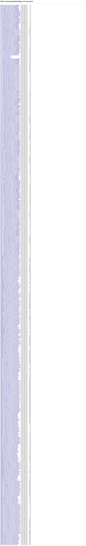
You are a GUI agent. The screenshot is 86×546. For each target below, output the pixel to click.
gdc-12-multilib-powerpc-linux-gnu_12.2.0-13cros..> (10, 134)
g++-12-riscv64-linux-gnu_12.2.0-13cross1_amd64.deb (10, 39)
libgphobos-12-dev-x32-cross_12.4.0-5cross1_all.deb (10, 468)
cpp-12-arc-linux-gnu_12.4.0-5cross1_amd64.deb (9, 7)
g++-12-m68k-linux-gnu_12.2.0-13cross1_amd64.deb (9, 27)
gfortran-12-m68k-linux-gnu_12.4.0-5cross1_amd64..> (10, 154)
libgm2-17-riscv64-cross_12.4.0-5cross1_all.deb (9, 419)
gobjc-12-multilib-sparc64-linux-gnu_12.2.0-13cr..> (10, 238)
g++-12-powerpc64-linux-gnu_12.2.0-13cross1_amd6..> (10, 37)
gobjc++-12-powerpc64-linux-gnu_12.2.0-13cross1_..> (10, 219)
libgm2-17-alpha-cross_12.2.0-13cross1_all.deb (9, 412)
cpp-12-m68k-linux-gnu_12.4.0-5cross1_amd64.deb (9, 10)
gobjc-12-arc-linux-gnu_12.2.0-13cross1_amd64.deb (10, 231)
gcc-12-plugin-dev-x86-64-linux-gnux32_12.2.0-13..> (10, 87)
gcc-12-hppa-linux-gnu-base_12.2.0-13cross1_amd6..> (10, 58)
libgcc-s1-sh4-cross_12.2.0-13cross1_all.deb (9, 376)
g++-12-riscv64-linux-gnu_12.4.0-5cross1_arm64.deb (10, 41)
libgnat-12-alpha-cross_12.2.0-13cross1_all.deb (9, 423)
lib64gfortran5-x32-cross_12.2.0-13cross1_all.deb (10, 320)
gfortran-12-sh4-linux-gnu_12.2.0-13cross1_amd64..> (10, 168)
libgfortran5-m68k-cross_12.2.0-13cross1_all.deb (9, 397)
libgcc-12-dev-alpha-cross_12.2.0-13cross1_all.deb (10, 357)
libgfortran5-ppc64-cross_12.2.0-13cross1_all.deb (10, 398)
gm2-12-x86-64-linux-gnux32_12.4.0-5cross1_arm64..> (10, 187)
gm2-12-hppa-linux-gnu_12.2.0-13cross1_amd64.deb (9, 177)
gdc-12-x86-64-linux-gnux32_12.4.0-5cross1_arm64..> (10, 148)
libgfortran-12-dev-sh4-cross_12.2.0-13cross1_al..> (10, 390)
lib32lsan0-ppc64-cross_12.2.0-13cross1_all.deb (9, 292)
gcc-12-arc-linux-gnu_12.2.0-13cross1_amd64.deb (9, 52)
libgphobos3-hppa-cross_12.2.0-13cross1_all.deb (9, 469)
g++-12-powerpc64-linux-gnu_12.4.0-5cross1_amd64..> (10, 38)
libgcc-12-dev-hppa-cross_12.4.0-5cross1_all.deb (9, 361)
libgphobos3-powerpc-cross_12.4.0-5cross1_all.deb (10, 471)
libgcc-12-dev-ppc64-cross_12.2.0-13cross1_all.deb (10, 365)
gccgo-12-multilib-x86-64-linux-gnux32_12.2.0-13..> (10, 119)
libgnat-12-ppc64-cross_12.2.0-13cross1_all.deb (9, 429)
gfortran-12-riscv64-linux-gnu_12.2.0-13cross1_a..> (10, 165)
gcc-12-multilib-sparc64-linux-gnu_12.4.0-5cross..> (10, 68)
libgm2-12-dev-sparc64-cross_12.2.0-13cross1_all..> (10, 409)
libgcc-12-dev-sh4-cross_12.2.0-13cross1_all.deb (9, 368)
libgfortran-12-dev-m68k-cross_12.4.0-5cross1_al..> (10, 385)
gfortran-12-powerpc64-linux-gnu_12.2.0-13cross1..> (10, 164)
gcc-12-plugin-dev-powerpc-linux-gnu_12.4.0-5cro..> (10, 78)
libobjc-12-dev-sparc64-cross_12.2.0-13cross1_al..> (10, 493)
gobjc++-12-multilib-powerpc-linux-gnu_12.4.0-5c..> (10, 211)
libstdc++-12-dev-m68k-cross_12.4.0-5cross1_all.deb (10, 509)
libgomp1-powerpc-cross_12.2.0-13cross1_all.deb (9, 457)
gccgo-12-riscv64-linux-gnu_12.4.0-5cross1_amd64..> (10, 127)
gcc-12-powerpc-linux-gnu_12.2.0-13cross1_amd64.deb (10, 91)
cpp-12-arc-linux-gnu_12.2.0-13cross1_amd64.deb (9, 6)
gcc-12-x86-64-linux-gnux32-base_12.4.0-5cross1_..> (10, 109)
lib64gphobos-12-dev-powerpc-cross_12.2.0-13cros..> (10, 328)
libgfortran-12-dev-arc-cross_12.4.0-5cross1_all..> (10, 382)
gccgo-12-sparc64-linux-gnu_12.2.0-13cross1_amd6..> (10, 128)
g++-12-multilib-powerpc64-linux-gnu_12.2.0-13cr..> (10, 30)
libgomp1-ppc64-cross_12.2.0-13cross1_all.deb (9, 458)
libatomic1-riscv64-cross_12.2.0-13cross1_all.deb (10, 354)
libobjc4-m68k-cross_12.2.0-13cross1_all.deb (9, 498)
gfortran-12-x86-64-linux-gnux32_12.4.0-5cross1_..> (10, 173)
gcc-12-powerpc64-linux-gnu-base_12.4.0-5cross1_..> (10, 93)
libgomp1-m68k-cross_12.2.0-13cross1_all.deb (9, 456)
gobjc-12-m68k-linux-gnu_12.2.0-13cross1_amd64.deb (10, 234)
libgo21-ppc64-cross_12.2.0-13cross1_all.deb (9, 448)
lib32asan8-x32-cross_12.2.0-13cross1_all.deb (9, 256)
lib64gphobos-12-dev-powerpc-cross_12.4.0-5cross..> (10, 329)
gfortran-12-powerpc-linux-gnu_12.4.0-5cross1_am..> (10, 163)
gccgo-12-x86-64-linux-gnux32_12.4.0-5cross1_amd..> (10, 131)
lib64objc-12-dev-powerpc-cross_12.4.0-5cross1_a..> (10, 336)
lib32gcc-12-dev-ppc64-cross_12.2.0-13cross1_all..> (10, 259)
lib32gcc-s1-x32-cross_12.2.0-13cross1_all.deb (9, 265)
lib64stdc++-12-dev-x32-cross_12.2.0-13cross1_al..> (10, 342)
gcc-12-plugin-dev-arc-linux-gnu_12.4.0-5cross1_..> (10, 74)
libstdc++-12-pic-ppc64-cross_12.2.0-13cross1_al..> (10, 526)
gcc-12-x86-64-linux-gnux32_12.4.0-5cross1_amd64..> (10, 112)
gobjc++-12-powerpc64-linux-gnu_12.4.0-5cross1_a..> (10, 220)
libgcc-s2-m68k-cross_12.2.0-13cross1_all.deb (9, 378)
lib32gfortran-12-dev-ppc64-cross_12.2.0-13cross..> (10, 266)
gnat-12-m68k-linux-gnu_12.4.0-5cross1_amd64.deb (9, 191)
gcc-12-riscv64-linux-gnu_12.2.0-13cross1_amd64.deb (10, 98)
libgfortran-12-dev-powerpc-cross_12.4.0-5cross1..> (10, 386)
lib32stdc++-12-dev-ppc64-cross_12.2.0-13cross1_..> (10, 300)
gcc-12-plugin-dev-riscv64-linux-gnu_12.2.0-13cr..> (10, 81)
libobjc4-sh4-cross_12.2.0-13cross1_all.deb (8, 501)
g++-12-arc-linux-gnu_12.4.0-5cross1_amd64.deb (9, 25)
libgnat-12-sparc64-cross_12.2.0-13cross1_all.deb (10, 433)
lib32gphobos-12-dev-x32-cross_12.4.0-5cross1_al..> (10, 286)
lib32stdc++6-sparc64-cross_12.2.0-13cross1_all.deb (10, 305)
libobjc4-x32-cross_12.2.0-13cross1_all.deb (8, 502)
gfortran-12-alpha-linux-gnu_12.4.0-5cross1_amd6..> (10, 150)
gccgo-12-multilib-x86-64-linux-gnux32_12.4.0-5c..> (10, 121)
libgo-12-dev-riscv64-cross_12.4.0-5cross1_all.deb (10, 441)
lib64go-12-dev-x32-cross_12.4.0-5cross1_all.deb (9, 323)
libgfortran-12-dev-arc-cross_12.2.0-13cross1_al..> (10, 381)
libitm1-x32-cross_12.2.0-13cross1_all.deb (8, 479)
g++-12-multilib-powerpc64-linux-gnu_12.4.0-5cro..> (10, 31)
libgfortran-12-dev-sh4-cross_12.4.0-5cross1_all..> (10, 391)
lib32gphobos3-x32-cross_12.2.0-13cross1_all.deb (9, 288)
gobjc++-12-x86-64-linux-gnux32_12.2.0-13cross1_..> (10, 226)
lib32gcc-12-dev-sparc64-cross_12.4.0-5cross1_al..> (10, 261)
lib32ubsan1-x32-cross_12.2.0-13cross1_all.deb (9, 308)
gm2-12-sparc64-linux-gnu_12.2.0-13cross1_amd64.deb (10, 183)
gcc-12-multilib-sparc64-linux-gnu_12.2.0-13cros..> (10, 67)
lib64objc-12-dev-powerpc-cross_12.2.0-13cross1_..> (10, 335)
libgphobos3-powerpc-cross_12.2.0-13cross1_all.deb (10, 470)
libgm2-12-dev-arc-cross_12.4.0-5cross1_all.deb (9, 404)
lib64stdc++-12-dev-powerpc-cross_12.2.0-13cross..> (10, 340)
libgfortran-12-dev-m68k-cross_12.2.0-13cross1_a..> (10, 384)
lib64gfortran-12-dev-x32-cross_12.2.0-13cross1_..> (10, 318)
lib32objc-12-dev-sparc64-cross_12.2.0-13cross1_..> (10, 294)
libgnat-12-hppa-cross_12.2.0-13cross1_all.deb (9, 424)
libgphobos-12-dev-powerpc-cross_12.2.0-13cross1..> (10, 463)
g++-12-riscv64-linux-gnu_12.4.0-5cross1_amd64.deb (10, 40)
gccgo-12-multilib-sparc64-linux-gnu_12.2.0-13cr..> (10, 118)
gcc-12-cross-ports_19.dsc (5, 57)
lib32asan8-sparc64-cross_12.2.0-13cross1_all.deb (10, 255)
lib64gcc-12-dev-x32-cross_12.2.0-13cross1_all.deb (10, 313)
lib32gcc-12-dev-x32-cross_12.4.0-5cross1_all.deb (10, 263)
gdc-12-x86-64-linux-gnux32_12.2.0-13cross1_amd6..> (10, 146)
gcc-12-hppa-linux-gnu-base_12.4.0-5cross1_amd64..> (10, 59)
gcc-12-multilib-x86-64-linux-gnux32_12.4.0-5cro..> (10, 70)
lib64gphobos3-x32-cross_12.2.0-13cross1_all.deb (9, 333)
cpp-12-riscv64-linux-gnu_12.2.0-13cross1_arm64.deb (10, 14)
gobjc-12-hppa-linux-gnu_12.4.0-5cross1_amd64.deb (10, 233)
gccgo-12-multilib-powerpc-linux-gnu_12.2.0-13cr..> (10, 115)
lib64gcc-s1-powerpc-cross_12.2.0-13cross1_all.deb (10, 315)
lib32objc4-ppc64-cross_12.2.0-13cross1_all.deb (9, 297)
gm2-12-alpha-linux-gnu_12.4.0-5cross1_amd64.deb (9, 175)
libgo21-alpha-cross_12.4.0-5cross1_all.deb (8, 446)
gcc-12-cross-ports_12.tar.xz (6, 56)
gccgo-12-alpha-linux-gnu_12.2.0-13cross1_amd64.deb (10, 113)
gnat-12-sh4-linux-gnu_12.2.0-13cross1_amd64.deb (9, 198)
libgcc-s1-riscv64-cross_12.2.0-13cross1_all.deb (9, 375)
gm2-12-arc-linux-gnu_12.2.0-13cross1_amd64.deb (9, 176)
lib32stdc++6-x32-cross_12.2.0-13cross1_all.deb (9, 306)
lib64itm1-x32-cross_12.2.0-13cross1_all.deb (9, 334)
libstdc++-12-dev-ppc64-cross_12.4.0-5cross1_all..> (10, 512)
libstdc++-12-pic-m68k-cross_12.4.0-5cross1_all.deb (10, 524)
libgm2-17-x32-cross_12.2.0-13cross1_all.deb (9, 421)
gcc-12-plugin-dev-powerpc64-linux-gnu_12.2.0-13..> (10, 79)
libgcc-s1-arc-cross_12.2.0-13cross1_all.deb (9, 373)
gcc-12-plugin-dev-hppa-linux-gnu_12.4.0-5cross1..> (10, 75)
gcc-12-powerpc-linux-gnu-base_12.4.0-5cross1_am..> (10, 90)
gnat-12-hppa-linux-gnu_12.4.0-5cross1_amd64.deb (9, 190)
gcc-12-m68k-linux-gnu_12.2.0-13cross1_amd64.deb (9, 63)
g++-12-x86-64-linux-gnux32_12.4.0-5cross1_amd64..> (10, 46)
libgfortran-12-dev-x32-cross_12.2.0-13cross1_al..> (10, 393)
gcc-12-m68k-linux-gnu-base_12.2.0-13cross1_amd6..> (10, 61)
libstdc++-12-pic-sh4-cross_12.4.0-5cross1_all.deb (10, 530)
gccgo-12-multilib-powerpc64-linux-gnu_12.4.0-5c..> (10, 117)
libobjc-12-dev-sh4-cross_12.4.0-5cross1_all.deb (9, 492)
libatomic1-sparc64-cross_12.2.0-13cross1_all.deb (10, 356)
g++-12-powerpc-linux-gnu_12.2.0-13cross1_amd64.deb (10, 36)
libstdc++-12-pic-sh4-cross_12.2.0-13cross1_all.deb (10, 529)
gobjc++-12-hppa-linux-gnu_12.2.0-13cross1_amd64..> (10, 207)
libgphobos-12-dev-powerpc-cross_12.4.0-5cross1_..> (10, 464)
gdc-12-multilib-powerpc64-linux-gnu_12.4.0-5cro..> (10, 136)
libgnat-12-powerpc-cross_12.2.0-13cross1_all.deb (10, 427)
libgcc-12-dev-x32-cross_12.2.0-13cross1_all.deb (9, 371)
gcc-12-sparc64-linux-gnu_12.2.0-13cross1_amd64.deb (10, 106)
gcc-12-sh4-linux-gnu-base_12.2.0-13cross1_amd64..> (10, 101)
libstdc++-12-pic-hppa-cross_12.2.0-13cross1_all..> (10, 522)
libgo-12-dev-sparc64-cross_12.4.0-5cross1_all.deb (10, 443)
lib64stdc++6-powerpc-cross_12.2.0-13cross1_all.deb (10, 343)
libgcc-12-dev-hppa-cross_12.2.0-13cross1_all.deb (10, 360)
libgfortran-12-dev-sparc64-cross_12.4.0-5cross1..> (10, 392)
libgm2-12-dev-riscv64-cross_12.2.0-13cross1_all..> (10, 408)
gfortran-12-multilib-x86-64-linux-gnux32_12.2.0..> (10, 160)
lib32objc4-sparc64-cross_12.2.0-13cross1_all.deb (10, 298)
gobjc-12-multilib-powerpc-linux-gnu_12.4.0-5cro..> (10, 236)
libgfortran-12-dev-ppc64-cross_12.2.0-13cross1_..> (10, 387)
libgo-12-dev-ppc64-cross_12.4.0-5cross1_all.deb (9, 440)
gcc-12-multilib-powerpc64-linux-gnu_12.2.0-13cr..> (10, 66)
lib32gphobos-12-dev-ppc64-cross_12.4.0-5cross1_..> (10, 284)
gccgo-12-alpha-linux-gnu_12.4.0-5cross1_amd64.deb (10, 114)
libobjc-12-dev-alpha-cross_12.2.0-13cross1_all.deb (10, 481)
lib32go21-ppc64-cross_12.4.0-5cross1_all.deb (9, 278)
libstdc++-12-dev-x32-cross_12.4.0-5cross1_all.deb (10, 518)
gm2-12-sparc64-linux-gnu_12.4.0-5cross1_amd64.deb (10, 184)
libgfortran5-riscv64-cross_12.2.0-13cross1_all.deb (10, 399)
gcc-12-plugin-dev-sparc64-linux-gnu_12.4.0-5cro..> (10, 86)
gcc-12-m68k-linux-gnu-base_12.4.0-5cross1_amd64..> (10, 62)
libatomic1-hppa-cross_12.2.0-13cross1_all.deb (9, 351)
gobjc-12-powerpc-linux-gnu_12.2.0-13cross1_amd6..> (10, 243)
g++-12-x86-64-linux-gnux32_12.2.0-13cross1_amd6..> (10, 45)
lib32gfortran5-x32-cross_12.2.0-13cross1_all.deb (10, 272)
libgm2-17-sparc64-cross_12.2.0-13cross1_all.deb (9, 420)
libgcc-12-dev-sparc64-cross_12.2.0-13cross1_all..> (10, 369)
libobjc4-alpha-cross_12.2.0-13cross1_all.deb (9, 496)
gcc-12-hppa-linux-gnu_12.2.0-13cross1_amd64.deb (9, 60)
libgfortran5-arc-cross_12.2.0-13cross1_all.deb (9, 395)
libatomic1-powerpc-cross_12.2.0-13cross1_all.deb (10, 353)
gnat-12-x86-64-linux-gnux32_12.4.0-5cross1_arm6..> (10, 203)
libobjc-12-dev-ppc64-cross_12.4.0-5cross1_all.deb (10, 489)
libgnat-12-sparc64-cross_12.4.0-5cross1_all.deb (9, 434)
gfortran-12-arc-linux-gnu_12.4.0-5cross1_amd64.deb (10, 151)
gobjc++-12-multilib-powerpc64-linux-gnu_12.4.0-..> (10, 212)
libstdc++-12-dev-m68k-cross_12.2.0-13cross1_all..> (10, 508)
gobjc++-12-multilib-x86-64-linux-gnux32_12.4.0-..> (10, 216)
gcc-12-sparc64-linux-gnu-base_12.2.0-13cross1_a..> (10, 104)
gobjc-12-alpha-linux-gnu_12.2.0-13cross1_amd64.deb (10, 229)
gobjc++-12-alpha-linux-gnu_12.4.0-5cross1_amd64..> (10, 205)
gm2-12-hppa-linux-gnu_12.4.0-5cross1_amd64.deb (9, 178)
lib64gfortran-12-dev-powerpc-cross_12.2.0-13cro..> (10, 316)
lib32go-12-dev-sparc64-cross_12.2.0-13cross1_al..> (10, 274)
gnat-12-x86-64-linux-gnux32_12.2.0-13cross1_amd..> (10, 201)
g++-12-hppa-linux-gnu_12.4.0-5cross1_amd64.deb (9, 26)
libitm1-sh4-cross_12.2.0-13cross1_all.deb (8, 478)
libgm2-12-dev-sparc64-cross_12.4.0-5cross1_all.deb (10, 410)
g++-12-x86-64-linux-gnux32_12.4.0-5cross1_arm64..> (10, 47)
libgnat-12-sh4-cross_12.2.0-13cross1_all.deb (9, 432)
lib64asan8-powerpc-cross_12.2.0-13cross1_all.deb (10, 309)
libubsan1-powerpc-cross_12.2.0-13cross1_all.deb (9, 542)
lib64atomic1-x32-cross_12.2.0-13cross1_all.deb (9, 311)
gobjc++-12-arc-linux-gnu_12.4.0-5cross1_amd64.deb (10, 206)
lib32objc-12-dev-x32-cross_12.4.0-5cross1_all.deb (10, 296)
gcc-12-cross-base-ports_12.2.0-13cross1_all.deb (9, 54)
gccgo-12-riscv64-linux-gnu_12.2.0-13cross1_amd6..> (10, 125)
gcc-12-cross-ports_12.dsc (5, 55)
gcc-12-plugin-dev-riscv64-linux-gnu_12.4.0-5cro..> (10, 82)
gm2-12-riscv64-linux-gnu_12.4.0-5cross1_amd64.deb (10, 182)
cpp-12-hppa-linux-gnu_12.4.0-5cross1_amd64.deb (9, 8)
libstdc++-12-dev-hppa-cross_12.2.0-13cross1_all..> (10, 507)
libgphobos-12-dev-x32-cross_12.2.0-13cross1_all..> (10, 467)
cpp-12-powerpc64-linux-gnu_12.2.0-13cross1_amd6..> (10, 12)
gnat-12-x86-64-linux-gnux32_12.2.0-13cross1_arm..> (10, 202)
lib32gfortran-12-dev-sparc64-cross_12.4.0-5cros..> (10, 268)
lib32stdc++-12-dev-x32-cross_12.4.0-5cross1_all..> (10, 304)
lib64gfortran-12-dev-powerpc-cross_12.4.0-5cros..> (10, 317)
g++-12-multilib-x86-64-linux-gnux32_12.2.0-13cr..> (10, 33)
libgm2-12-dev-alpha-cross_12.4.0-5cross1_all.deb (10, 403)
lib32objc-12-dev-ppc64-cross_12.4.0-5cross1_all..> (10, 293)
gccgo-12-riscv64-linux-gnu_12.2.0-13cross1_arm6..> (10, 126)
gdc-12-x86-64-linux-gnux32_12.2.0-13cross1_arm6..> (10, 147)
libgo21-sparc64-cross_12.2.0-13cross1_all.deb (9, 451)
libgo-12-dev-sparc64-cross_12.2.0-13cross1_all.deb (10, 442)
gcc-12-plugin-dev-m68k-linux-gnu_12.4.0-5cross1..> (10, 77)
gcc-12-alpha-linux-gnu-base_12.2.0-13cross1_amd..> (10, 48)
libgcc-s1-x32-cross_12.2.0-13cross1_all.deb (9, 377)
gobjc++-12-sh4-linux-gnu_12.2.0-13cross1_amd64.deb (10, 223)
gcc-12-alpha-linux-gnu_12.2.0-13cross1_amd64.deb (10, 49)
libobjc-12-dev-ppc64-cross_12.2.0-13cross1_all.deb (10, 488)
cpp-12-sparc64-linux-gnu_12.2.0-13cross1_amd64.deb (10, 18)
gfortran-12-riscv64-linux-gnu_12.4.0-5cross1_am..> (10, 167)
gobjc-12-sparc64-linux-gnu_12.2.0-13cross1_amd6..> (10, 250)
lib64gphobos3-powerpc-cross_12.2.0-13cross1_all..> (10, 331)
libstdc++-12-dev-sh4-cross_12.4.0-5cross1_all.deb (10, 515)
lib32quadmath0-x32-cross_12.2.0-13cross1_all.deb (10, 299)
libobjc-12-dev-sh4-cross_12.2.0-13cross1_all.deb (10, 491)
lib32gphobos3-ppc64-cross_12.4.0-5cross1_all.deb (10, 287)
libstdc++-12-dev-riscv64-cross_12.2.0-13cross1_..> (10, 513)
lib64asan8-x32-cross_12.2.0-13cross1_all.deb (9, 310)
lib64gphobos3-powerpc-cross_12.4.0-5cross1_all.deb (10, 332)
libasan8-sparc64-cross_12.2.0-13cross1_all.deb (9, 348)
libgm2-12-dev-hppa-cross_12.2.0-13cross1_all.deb (10, 405)
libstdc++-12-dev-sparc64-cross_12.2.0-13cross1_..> (10, 516)
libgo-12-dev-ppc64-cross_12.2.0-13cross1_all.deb (10, 439)
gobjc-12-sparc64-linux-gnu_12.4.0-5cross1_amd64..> (10, 251)
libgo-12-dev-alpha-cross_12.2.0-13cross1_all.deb (10, 436)
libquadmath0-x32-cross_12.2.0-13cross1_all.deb (9, 503)
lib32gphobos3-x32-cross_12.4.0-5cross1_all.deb (9, 289)
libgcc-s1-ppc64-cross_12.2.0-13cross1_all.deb (9, 374)
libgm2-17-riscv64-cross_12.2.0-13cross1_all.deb (9, 418)
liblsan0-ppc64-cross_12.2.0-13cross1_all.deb (9, 480)
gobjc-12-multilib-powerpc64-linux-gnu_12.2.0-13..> (10, 237)
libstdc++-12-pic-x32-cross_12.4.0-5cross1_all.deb (10, 533)
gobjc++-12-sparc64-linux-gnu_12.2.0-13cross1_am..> (10, 225)
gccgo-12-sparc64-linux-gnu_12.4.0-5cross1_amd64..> (10, 129)
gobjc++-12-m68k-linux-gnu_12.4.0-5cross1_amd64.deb (10, 209)
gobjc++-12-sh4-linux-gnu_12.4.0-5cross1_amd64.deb (10, 224)
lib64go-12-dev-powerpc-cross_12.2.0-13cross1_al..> (10, 321)
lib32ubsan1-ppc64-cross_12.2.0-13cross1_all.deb (9, 307)
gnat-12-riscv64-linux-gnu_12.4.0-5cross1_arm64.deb (10, 197)
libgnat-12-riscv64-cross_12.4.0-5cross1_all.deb (9, 431)
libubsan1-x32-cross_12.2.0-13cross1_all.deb (9, 544)
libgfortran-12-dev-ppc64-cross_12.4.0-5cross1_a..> (10, 388)
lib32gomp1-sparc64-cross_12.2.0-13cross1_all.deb (10, 282)
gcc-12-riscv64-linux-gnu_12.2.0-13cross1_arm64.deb (10, 99)
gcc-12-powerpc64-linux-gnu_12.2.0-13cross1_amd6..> (10, 94)
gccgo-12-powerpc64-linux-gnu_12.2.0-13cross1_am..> (10, 124)
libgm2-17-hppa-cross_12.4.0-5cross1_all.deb (9, 416)
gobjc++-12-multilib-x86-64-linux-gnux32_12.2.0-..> (10, 215)
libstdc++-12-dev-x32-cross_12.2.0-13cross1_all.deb (10, 517)
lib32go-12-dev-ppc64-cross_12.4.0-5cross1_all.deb (10, 273)
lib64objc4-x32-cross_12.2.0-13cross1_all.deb (9, 339)
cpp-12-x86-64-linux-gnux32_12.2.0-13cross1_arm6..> (10, 20)
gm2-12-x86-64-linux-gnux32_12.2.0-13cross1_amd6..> (10, 185)
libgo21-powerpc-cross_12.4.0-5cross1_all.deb (9, 447)
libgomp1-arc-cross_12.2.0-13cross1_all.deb (8, 455)
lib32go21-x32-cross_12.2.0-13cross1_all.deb (9, 280)
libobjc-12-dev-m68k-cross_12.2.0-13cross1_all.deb (10, 485)
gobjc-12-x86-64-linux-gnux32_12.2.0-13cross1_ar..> (10, 252)
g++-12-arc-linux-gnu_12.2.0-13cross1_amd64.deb (9, 24)
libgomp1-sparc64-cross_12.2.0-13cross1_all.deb (9, 460)
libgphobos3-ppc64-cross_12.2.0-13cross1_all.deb (9, 472)
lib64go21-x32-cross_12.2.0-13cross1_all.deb (9, 325)
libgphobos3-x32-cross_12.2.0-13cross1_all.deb (9, 475)
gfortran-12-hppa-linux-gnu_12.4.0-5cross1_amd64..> (10, 153)
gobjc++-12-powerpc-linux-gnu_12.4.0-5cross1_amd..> (10, 218)
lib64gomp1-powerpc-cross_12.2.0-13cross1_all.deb (10, 327)
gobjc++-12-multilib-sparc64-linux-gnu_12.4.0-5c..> (10, 214)
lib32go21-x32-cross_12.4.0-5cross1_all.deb (8, 281)
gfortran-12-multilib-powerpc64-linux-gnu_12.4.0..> (10, 157)
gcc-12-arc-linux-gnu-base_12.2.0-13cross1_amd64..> (10, 51)
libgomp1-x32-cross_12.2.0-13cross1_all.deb (8, 461)
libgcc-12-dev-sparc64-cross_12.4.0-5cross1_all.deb (10, 370)
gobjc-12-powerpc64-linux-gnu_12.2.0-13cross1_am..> (10, 244)
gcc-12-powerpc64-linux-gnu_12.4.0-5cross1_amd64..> (10, 95)
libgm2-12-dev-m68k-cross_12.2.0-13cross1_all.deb (10, 406)
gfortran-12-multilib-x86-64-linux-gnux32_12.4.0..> (10, 161)
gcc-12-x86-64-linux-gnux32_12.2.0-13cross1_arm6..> (10, 111)
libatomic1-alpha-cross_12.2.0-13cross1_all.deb (9, 350)
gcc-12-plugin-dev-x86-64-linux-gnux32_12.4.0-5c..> (10, 88)
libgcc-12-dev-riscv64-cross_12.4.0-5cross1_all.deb (10, 367)
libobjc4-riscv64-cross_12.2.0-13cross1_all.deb (9, 500)
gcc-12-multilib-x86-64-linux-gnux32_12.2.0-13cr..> (10, 69)
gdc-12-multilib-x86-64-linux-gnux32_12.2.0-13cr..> (10, 137)
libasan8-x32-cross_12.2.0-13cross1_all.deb (8, 349)
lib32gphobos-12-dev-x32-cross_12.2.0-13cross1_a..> (10, 285)
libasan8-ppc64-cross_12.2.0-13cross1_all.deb (9, 347)
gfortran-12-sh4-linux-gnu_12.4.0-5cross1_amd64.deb (10, 169)
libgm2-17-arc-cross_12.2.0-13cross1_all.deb (9, 414)
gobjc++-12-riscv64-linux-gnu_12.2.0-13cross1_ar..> (10, 221)
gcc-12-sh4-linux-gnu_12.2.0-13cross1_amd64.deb (9, 103)
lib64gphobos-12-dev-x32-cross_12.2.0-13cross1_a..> (10, 330)
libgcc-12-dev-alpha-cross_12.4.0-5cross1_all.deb (10, 358)
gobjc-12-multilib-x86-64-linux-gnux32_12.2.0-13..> (10, 240)
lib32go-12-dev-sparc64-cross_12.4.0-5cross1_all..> (10, 275)
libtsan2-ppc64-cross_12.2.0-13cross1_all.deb (9, 541)
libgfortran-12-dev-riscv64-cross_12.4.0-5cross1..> (10, 389)
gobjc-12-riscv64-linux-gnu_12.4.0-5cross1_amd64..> (10, 247)
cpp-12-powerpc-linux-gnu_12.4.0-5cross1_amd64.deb (10, 11)
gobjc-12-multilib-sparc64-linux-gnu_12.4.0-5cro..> (10, 239)
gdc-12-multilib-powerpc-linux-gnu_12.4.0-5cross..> (10, 135)
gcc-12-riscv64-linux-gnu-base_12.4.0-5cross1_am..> (10, 97)
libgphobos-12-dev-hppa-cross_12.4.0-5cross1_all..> (10, 462)
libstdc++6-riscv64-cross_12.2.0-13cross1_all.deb (10, 538)
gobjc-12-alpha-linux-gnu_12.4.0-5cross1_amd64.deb (10, 230)
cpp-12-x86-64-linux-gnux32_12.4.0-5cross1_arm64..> (10, 22)
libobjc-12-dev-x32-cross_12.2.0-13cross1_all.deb (10, 494)
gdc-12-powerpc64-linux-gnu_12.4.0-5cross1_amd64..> (10, 142)
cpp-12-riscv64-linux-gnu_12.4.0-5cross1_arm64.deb (10, 16)
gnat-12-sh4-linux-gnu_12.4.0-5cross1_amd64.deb (9, 199)
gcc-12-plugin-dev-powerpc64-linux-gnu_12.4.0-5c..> (10, 80)
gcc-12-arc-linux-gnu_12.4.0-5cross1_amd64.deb (9, 53)
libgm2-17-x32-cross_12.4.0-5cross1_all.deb (8, 422)
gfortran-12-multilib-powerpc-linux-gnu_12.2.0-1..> (10, 155)
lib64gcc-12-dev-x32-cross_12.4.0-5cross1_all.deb (10, 314)
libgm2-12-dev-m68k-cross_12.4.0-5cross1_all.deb (9, 407)
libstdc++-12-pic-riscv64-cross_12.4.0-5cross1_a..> (10, 528)
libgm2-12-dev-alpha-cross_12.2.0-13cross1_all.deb (10, 402)
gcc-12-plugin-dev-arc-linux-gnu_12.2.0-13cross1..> (10, 73)
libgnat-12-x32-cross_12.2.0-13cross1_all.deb (9, 435)
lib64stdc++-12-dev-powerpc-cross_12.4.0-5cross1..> (10, 341)
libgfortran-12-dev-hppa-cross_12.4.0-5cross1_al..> (10, 383)
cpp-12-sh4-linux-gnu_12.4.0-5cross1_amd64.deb (9, 17)
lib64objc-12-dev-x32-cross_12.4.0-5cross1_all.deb (10, 337)
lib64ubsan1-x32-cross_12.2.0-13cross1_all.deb (9, 345)
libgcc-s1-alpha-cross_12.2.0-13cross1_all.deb (9, 372)
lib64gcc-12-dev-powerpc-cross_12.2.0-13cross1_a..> (10, 312)
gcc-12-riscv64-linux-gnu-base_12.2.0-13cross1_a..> (10, 96)
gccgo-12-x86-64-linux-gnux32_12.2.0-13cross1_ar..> (10, 130)
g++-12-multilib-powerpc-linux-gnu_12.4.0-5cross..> (10, 29)
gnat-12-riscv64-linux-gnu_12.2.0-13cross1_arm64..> (10, 196)
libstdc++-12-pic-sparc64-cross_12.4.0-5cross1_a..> (10, 531)
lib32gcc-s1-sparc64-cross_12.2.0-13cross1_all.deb (10, 264)
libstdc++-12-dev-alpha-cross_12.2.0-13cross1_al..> (10, 504)
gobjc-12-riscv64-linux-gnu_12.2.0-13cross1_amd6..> (10, 246)
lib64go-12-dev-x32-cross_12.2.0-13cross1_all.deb (10, 322)
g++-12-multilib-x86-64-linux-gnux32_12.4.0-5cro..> (10, 35)
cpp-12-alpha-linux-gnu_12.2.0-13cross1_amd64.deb (10, 5)
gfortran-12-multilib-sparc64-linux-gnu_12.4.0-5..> (10, 159)
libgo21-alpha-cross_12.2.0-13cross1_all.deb (9, 445)
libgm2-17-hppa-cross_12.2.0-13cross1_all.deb (9, 415)
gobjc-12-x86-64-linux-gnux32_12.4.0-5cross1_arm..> (10, 254)
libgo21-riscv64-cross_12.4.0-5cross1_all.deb (9, 450)
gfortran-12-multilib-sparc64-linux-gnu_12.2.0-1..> (10, 158)
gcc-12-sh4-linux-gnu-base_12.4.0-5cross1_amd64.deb (10, 102)
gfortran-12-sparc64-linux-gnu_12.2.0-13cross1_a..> (10, 170)
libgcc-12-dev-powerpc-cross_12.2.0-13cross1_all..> (10, 363)
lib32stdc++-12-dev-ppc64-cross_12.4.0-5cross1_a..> (10, 301)
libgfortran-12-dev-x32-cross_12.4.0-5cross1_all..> (10, 394)
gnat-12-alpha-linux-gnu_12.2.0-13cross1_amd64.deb (10, 188)
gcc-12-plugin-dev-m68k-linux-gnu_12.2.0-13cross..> (10, 76)
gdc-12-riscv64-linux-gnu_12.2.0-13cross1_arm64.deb (10, 144)
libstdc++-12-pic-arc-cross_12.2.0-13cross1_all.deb (10, 520)
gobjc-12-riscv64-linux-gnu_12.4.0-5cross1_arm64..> (10, 248)
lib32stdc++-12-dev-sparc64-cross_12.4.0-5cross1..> (10, 302)
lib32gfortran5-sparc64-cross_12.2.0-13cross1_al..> (10, 271)
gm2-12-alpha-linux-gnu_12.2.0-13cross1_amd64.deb (10, 174)
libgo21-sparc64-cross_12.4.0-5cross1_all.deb (9, 452)
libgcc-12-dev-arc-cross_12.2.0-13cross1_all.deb (9, 359)
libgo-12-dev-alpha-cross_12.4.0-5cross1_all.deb (9, 437)
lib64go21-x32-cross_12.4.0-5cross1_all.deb (8, 326)
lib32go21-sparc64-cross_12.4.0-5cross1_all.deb (9, 279)
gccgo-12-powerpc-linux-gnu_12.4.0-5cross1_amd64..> (10, 123)
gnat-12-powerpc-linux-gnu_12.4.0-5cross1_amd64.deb (10, 193)
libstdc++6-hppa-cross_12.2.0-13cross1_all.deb (9, 535)
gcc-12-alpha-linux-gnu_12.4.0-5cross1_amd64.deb (9, 50)
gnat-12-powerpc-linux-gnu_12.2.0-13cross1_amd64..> (10, 192)
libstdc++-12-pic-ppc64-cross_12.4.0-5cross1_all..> (10, 527)
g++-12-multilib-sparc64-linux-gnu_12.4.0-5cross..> (10, 32)
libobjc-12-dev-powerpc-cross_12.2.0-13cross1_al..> (10, 487)
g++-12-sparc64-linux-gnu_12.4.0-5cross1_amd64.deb (10, 44)
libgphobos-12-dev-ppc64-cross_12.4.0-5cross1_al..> (10, 465)
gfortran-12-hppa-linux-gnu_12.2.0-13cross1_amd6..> (10, 152)
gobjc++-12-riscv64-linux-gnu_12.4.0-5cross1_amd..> (10, 222)
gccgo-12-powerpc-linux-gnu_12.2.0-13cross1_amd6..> (10, 122)
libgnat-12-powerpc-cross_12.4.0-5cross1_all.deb (9, 428)
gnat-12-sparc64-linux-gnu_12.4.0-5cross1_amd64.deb (10, 200)
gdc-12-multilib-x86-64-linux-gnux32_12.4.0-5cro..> (10, 139)
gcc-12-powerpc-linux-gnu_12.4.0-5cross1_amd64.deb (10, 92)
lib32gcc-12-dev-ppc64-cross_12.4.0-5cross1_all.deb (10, 260)
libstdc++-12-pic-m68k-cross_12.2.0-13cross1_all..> (10, 523)
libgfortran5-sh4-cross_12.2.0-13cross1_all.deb (9, 400)
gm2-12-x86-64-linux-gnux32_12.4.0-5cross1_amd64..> (10, 186)
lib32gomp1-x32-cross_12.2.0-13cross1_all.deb (9, 283)
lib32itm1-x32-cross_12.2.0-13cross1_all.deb (9, 291)
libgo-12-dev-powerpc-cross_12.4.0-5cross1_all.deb (10, 438)
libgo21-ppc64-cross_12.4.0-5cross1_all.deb (8, 449)
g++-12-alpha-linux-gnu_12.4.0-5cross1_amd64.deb (9, 23)
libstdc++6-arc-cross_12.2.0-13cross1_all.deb (9, 534)
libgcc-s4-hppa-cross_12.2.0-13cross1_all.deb (9, 379)
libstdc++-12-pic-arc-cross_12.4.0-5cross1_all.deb (10, 521)
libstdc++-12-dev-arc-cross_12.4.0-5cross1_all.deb (10, 506)
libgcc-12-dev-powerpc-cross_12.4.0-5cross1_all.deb (10, 364)
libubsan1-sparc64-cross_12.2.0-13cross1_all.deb (9, 543)
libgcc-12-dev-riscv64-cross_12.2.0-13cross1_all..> (10, 366)
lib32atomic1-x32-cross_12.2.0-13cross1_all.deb (9, 258)
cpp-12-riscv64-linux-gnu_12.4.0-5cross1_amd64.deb (10, 15)
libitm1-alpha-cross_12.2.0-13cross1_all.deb (9, 476)
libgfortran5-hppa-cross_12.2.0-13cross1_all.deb (9, 396)
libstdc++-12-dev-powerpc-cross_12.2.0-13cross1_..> (10, 510)
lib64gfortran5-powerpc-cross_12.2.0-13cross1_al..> (10, 319)
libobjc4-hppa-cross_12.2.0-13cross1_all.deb (9, 497)
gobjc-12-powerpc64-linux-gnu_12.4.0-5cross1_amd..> (10, 245)
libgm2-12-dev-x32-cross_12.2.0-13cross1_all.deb (9, 411)
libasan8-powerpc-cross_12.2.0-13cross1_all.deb (9, 346)
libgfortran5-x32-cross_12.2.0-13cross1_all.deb (9, 401)
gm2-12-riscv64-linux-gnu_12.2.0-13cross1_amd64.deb (10, 180)
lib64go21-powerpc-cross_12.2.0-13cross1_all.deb (9, 324)
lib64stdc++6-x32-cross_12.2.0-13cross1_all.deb (9, 344)
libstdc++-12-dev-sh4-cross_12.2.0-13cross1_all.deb (10, 514)
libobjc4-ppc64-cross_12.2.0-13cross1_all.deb (9, 499)
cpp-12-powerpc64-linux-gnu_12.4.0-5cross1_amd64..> (10, 13)
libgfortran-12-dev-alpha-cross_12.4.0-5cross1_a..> (10, 380)
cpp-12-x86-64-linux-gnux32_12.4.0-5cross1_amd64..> (10, 21)
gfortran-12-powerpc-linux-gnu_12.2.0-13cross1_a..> (10, 162)
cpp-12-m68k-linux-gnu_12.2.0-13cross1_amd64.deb (9, 9)
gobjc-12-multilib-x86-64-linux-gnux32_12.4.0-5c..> (10, 241)
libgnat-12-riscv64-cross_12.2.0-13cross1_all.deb (10, 430)
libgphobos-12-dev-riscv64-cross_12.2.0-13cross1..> (10, 466)
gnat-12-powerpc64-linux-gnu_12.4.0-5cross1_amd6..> (10, 194)
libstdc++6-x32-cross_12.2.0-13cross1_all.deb (9, 540)
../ (1, 4)
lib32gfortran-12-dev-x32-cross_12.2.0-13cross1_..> (10, 269)
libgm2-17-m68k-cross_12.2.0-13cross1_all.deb (9, 417)
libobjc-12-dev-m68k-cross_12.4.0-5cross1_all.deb (10, 486)
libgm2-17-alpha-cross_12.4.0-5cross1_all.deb (9, 413)
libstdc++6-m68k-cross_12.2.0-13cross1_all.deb (9, 536)
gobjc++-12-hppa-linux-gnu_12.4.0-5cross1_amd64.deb (10, 208)
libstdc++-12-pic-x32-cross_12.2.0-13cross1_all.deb (10, 532)
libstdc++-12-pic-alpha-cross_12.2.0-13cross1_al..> (10, 519)
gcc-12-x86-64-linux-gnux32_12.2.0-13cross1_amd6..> (10, 110)
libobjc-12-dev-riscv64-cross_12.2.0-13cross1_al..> (10, 490)
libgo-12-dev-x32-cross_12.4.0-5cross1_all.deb (9, 444)
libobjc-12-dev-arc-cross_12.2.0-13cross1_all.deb (10, 482)
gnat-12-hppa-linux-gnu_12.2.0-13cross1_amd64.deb (10, 189)
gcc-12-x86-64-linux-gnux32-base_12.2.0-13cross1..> (10, 107)
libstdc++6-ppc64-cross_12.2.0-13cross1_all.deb (9, 537)
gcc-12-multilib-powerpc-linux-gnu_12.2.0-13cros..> (10, 64)
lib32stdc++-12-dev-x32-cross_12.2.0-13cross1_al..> (10, 303)
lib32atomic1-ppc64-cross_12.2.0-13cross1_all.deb (10, 257)
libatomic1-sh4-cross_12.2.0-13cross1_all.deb (9, 355)
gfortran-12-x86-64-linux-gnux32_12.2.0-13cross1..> (10, 171)
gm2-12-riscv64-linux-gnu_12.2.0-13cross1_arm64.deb (10, 181)
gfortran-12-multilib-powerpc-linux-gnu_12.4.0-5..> (10, 156)
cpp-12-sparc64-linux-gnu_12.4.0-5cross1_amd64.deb (10, 19)
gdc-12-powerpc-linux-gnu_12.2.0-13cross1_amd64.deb (10, 140)
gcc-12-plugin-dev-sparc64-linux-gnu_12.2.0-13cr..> (10, 85)
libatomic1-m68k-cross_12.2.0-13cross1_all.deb (9, 352)
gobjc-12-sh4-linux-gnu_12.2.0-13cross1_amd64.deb (10, 249)
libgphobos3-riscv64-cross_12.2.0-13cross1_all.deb (10, 473)
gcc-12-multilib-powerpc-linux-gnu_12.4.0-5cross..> (10, 65)
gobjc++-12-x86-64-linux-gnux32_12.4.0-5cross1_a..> (10, 228)
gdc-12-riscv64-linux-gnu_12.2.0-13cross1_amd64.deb (10, 143)
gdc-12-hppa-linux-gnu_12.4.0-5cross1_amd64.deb (9, 133)
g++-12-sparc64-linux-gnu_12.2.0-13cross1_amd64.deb (10, 43)
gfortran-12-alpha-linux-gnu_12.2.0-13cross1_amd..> (10, 149)
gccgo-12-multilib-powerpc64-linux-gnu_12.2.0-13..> (10, 116)
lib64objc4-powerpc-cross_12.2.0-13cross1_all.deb (10, 338)
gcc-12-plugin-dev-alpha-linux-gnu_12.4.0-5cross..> (10, 72)
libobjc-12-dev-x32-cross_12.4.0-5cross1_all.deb (9, 495)
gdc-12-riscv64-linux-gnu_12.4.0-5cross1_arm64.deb (10, 145)
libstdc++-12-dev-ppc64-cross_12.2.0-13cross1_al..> (10, 511)
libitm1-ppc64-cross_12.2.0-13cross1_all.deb (9, 477)
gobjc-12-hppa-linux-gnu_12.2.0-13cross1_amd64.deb (10, 232)
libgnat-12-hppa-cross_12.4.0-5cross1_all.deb (9, 425)
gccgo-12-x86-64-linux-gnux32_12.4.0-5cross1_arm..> (10, 132)
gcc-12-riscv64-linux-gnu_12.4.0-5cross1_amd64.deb (10, 100)
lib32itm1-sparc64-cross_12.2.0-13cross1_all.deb (9, 290)
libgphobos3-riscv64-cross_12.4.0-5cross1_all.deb (10, 474)
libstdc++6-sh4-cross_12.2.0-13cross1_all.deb (9, 539)
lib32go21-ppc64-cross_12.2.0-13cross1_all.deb (9, 277)
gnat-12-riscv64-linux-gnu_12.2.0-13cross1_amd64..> (10, 195)
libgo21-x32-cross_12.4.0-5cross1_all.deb (8, 453)
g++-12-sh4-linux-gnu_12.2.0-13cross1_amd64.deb (9, 42)
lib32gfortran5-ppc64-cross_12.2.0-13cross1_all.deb (10, 270)
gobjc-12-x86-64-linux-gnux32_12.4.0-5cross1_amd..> (10, 253)
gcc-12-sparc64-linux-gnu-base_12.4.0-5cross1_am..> (10, 105)
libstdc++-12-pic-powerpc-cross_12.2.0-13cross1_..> (10, 525)
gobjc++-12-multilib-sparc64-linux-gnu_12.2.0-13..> (10, 213)
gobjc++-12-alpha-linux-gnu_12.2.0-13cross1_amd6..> (10, 204)
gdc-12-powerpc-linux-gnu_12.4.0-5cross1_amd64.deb (10, 141)
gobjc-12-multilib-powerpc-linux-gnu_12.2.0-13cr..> (10, 235)
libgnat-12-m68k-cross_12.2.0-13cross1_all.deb (9, 426)
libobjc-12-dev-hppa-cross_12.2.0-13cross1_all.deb (10, 484)
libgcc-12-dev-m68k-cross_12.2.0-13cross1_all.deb (10, 362)
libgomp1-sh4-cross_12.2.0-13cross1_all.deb (8, 459)
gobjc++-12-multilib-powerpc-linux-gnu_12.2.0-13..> (10, 210)
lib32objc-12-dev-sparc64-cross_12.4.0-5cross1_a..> (10, 295)
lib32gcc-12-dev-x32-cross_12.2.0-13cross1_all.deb (10, 262)
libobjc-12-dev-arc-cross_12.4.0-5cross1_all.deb (9, 483)
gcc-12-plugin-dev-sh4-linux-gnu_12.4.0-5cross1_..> (10, 84)
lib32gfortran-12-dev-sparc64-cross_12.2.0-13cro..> (10, 267)
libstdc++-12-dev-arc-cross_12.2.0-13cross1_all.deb (10, 505)
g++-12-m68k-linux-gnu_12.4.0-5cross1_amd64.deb (9, 28)
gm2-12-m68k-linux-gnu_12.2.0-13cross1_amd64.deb (9, 179)
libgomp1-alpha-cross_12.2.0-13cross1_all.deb (9, 454)
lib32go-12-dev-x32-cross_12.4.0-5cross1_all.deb (9, 276)
